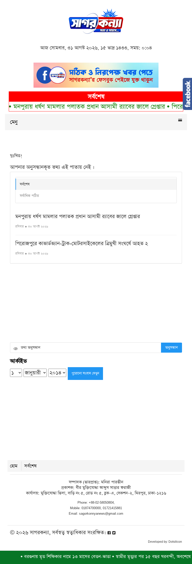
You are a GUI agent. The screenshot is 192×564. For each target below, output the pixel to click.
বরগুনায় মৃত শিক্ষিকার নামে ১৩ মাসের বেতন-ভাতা (61, 556)
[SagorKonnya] (96, 20)
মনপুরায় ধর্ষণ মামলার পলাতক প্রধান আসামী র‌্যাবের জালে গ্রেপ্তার (83, 106)
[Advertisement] (96, 303)
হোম (14, 466)
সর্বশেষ (25, 184)
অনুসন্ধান (171, 347)
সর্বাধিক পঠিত (29, 195)
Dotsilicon (175, 541)
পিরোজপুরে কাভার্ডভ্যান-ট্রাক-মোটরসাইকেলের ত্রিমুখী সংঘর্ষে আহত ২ (81, 243)
